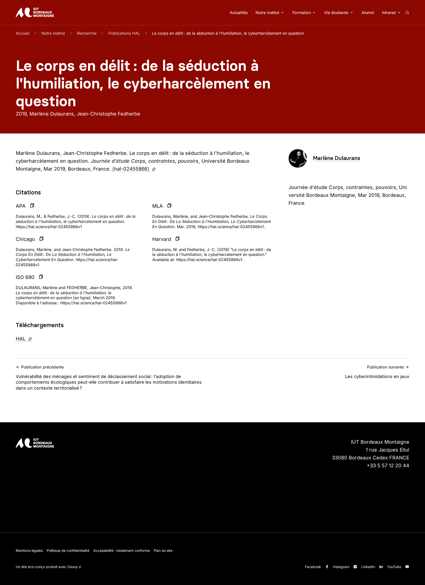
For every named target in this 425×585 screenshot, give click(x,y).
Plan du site (163, 550)
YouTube (394, 567)
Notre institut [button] (267, 12)
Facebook (313, 567)
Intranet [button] (389, 12)
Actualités (239, 12)
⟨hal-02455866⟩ (134, 169)
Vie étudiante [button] (336, 12)
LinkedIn (368, 567)
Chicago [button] (25, 239)
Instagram (341, 567)
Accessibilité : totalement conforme (121, 550)
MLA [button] (157, 206)
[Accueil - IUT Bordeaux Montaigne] (35, 12)
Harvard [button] (161, 239)
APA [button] (21, 206)
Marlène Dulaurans (336, 158)
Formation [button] (301, 12)
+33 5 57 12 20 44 (388, 465)
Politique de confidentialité (68, 550)
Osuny (72, 567)
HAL (37, 339)
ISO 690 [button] (25, 277)
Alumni (368, 12)
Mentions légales (29, 550)
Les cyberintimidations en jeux (377, 372)
